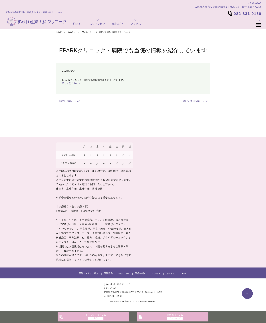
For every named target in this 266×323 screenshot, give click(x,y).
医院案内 (108, 273)
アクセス (156, 273)
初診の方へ (124, 273)
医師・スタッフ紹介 (88, 273)
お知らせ (71, 32)
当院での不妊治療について (195, 101)
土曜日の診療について (69, 101)
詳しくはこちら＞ (71, 83)
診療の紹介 (140, 273)
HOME (59, 32)
